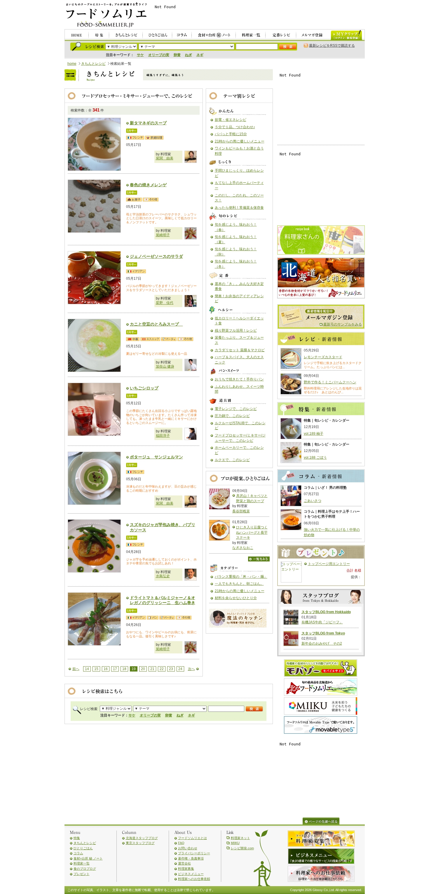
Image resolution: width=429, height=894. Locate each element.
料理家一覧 (82, 863)
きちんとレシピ (93, 64)
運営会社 (184, 863)
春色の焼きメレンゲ (148, 184)
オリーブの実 (158, 55)
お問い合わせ (187, 848)
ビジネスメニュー (191, 874)
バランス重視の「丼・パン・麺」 (241, 577)
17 (115, 669)
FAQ (181, 843)
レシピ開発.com (242, 848)
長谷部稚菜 (241, 511)
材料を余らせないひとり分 (236, 598)
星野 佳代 (164, 303)
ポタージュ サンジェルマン (156, 457)
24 (180, 669)
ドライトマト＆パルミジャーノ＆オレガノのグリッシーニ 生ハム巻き (162, 600)
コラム (78, 853)
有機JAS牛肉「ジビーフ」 (322, 622)
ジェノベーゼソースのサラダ (156, 256)
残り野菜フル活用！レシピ (236, 330)
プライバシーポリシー (194, 853)
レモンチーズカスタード (323, 357)
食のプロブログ (85, 868)
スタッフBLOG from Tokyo (323, 633)
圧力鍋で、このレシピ (232, 416)
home (71, 64)
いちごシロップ (144, 388)
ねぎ (188, 55)
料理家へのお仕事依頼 (194, 879)
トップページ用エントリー (329, 564)
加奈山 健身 (165, 366)
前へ (75, 669)
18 (124, 669)
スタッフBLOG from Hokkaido (326, 612)
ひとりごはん (83, 848)
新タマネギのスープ (148, 123)
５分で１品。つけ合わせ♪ (235, 127)
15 (96, 669)
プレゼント (82, 874)
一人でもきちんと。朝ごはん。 (239, 584)
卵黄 (177, 55)
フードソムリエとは (192, 838)
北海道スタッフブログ (142, 838)
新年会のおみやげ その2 (321, 643)
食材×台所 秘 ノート (88, 858)
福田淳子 (163, 436)
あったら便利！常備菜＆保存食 (239, 208)
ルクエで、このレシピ (232, 460)
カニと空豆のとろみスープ (156, 324)
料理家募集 (186, 868)
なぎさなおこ (242, 548)
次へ (191, 669)
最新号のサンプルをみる (342, 324)
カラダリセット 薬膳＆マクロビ (240, 350)
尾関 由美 (164, 158)
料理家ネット (240, 838)
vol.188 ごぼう (315, 457)
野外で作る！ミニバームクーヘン (330, 382)
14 (87, 669)
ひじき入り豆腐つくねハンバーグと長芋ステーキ (252, 532)
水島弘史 (163, 576)
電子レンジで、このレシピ (236, 409)
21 (152, 669)
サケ (140, 55)
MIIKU (235, 843)
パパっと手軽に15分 (231, 134)
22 (162, 669)
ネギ (199, 55)
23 (171, 669)
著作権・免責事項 (191, 858)
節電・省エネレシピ (230, 120)
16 (106, 669)
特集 (77, 838)
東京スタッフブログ (140, 843)
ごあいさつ (312, 501)
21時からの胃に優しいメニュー (239, 141)
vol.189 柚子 (313, 434)
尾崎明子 (163, 235)
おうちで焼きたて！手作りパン (239, 379)
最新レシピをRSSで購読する (332, 46)
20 (143, 669)
